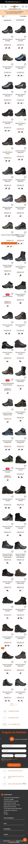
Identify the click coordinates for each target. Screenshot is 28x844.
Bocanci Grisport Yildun (7, 692)
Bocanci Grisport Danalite (7, 527)
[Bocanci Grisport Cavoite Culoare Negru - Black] (19, 477)
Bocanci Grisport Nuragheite (7, 665)
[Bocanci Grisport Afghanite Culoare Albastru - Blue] (19, 188)
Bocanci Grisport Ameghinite (7, 441)
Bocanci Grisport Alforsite (7, 67)
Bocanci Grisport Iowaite (7, 582)
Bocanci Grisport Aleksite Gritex (7, 414)
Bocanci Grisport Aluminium (20, 208)
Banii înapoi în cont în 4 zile (12, 805)
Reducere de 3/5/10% (10, 806)
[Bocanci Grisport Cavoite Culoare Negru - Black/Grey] (21, 477)
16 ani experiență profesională (13, 808)
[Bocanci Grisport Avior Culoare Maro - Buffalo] (9, 333)
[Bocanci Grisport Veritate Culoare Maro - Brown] (9, 48)
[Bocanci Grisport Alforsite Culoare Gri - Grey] (8, 75)
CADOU (7, 11)
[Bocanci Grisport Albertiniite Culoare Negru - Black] (20, 388)
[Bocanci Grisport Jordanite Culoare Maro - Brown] (18, 618)
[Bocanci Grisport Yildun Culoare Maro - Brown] (9, 700)
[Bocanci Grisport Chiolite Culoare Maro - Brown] (20, 507)
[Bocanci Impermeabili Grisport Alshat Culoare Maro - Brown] (7, 393)
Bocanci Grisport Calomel (7, 471)
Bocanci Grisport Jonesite (7, 610)
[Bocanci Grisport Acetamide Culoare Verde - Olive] (20, 303)
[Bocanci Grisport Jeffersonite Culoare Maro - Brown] (20, 590)
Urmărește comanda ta (10, 810)
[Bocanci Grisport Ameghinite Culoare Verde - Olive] (6, 449)
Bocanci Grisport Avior (7, 325)
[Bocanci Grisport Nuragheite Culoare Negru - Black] (7, 673)
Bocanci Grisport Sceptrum (20, 665)
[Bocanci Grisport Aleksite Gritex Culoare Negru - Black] (7, 422)
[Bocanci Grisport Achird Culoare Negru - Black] (19, 132)
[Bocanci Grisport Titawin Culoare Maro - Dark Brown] (20, 275)
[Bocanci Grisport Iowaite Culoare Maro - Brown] (7, 590)
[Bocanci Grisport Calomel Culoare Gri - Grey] (7, 480)
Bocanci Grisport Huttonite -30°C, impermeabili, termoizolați (20, 556)
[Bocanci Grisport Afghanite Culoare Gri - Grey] (21, 188)
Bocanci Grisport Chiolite (20, 499)
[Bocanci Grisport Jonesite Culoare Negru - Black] (7, 618)
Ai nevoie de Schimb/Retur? (12, 797)
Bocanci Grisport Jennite (20, 353)
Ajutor (5, 812)
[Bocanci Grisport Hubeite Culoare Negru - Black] (20, 535)
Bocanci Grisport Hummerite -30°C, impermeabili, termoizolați (7, 556)
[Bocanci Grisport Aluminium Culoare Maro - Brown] (20, 216)
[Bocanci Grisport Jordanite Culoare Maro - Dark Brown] (21, 618)
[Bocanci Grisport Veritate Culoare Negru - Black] (6, 48)
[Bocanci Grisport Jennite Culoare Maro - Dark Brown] (20, 361)
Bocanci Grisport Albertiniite (20, 380)
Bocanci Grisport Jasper (7, 353)
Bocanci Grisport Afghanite (20, 180)
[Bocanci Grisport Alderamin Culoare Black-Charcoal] (21, 159)
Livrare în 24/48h (9, 799)
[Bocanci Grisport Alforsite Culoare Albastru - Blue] (5, 75)
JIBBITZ (20, 13)
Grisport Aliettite (7, 296)
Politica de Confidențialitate (10, 759)
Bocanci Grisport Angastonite (10, 235)
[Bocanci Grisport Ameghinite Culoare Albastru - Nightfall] (9, 449)
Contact (6, 814)
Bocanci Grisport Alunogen (20, 412)
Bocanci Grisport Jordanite (20, 610)
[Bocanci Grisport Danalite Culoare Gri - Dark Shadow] (7, 535)
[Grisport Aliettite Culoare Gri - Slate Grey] (7, 306)
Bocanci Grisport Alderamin (20, 151)
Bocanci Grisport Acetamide (20, 295)
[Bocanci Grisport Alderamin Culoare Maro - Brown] (19, 159)
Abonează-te (14, 765)
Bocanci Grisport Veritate (7, 40)
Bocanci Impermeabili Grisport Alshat (7, 384)
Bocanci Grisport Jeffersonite (20, 582)
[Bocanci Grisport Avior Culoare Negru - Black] (6, 333)
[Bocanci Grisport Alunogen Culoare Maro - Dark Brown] (20, 420)
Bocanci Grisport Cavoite (20, 469)
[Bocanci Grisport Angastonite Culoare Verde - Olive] (10, 246)
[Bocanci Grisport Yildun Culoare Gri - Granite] (6, 700)
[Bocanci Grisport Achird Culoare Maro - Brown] (21, 132)
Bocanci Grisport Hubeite (20, 527)
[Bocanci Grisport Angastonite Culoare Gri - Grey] (7, 246)
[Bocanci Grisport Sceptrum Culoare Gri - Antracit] (20, 673)
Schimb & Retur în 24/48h (11, 801)
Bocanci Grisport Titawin (20, 267)
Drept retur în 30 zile (10, 803)
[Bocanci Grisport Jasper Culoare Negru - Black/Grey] (7, 361)
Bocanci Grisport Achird (20, 124)
